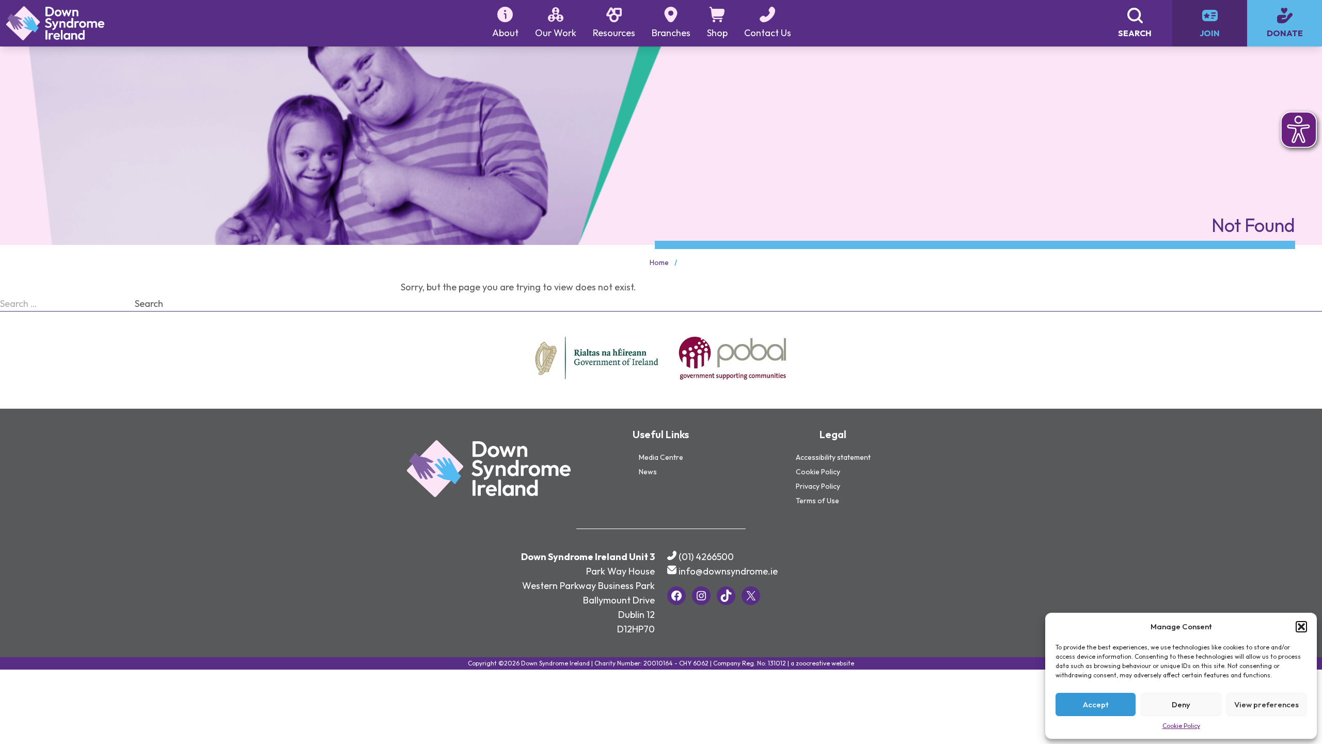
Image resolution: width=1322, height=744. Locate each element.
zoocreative (813, 663)
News (648, 471)
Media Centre (661, 457)
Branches (671, 33)
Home (659, 262)
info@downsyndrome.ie (728, 571)
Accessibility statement (833, 457)
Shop (717, 33)
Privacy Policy (818, 486)
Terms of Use (817, 500)
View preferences (1266, 704)
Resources (614, 33)
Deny (1181, 704)
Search (149, 303)
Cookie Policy (1181, 726)
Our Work (555, 33)
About (505, 33)
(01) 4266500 (706, 557)
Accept (1096, 704)
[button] (1301, 627)
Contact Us (767, 33)
